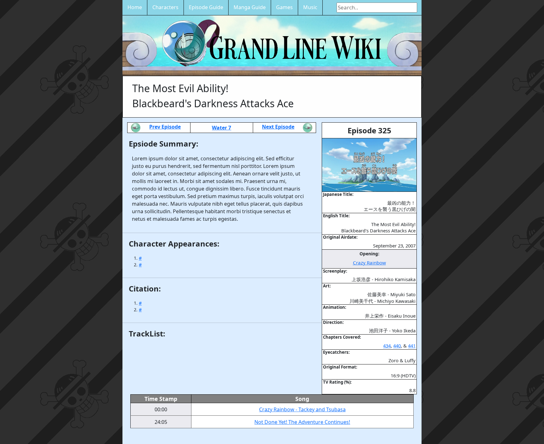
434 (387, 345)
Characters (165, 7)
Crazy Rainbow (369, 262)
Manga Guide (250, 7)
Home (135, 7)
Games (284, 7)
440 (397, 345)
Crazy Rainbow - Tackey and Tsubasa (302, 409)
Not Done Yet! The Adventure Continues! (302, 422)
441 (412, 345)
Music (310, 7)
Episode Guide (206, 7)
